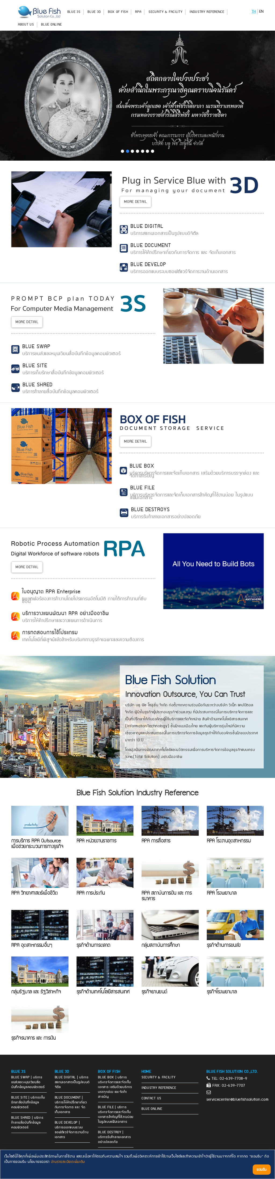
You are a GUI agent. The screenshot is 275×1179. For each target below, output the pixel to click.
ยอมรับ (262, 1170)
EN (261, 11)
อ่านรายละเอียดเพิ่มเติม (68, 1162)
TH (254, 11)
